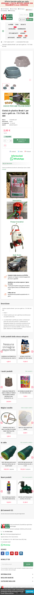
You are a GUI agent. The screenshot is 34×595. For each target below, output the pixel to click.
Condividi (13, 151)
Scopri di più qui (9, 593)
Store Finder (13, 9)
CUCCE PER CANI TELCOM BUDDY (17, 106)
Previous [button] (1, 351)
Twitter (7, 553)
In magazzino (5, 123)
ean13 (4, 125)
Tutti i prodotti (29, 371)
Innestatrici (17, 200)
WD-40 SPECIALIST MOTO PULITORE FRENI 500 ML (8, 498)
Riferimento (5, 121)
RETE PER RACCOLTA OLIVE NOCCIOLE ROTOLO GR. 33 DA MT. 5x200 (9, 464)
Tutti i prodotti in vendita (26, 442)
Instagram (21, 553)
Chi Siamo (21, 9)
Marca (3, 119)
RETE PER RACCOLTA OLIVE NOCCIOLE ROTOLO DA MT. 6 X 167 (25, 464)
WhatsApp (11, 10)
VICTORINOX (5, 9)
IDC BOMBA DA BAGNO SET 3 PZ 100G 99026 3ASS (25, 392)
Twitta (21, 151)
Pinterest (28, 151)
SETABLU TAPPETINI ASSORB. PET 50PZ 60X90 (25, 357)
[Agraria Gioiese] (7, 17)
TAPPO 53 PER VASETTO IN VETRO (25, 428)
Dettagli (4, 169)
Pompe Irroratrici (17, 222)
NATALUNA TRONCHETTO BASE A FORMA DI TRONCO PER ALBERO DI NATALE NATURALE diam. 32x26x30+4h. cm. (9, 395)
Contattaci (4, 10)
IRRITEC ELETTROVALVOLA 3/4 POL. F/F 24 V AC (25, 498)
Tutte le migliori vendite (27, 407)
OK (29, 564)
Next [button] (32, 351)
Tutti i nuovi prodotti (27, 477)
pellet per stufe (23, 2)
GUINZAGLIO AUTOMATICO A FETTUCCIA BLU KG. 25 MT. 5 (8, 357)
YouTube (12, 553)
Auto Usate (17, 255)
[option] (8, 351)
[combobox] (26, 15)
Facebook (2, 553)
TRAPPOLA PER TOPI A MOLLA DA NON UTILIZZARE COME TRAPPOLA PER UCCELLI (9, 430)
